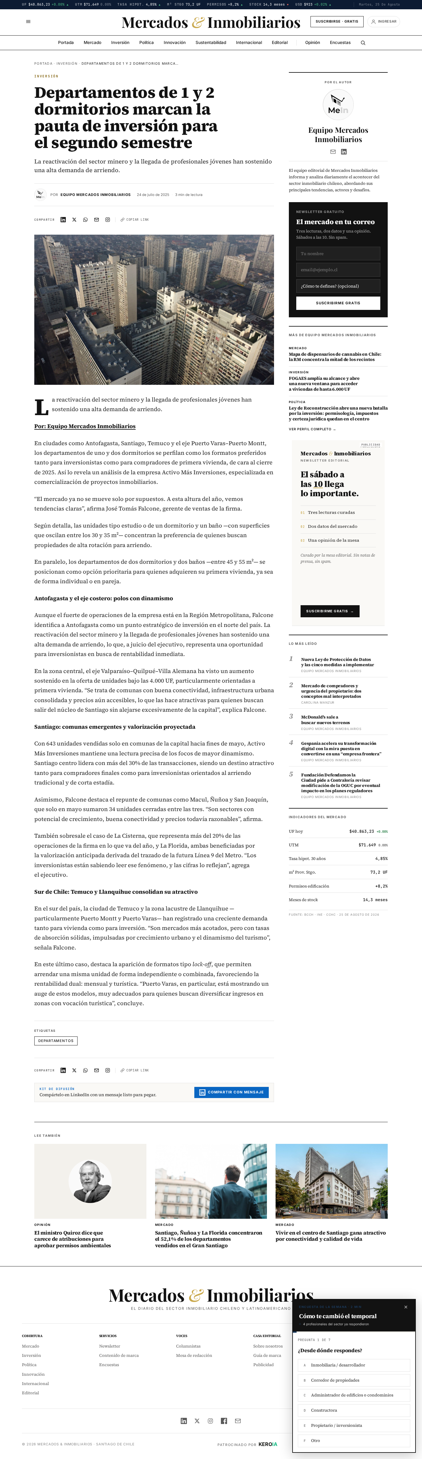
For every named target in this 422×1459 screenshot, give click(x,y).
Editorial (280, 42)
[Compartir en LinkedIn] (63, 220)
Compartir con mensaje (236, 1092)
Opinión (312, 42)
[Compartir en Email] (97, 220)
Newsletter (109, 1346)
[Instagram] (210, 1421)
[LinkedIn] (344, 151)
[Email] (333, 152)
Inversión (120, 42)
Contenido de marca (119, 1355)
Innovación (175, 42)
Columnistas (188, 1346)
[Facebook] (224, 1421)
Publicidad (263, 1365)
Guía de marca (267, 1355)
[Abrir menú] (28, 21)
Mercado (92, 42)
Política (146, 42)
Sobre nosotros (268, 1346)
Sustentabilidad (211, 42)
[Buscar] (363, 43)
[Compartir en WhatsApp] (86, 220)
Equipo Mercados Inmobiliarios (96, 195)
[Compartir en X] (74, 220)
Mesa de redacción (194, 1355)
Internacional (249, 42)
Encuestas (340, 42)
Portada (66, 42)
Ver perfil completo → (312, 429)
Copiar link (137, 219)
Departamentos (56, 1041)
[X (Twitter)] (197, 1421)
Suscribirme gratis (338, 303)
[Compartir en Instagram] (108, 220)
